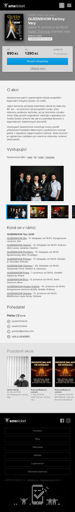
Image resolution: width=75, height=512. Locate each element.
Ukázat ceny (38, 68)
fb (35, 157)
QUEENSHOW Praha (18, 272)
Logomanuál (37, 463)
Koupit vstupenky (37, 61)
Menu (69, 5)
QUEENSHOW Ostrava (19, 293)
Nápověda (38, 447)
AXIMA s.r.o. (33, 480)
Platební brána (47, 480)
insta (40, 157)
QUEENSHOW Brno (17, 279)
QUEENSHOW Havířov (19, 245)
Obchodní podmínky (37, 471)
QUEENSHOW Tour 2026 (40, 39)
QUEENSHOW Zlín (17, 238)
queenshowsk (19, 326)
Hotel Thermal (39, 31)
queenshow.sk (19, 321)
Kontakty (37, 430)
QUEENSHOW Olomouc (20, 265)
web (30, 157)
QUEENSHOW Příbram (19, 258)
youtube (50, 157)
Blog (37, 439)
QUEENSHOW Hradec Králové (23, 286)
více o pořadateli (21, 336)
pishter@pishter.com (23, 331)
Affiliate (37, 455)
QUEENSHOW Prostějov (20, 252)
